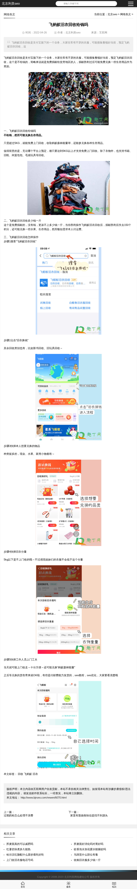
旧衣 (35, 773)
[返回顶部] (129, 796)
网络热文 (125, 14)
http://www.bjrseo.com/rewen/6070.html (43, 797)
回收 (20, 773)
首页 (23, 887)
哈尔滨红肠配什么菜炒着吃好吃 (25, 854)
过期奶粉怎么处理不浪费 (18, 815)
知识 (114, 887)
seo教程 (79, 675)
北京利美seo (11, 3)
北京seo (112, 14)
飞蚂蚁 (28, 773)
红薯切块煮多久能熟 (18, 849)
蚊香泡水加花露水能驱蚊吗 (90, 849)
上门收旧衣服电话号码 (19, 859)
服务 (68, 887)
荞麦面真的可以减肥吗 (19, 843)
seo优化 (92, 675)
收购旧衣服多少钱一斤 (87, 859)
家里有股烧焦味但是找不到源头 (89, 815)
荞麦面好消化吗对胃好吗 (88, 843)
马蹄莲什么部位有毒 (86, 854)
